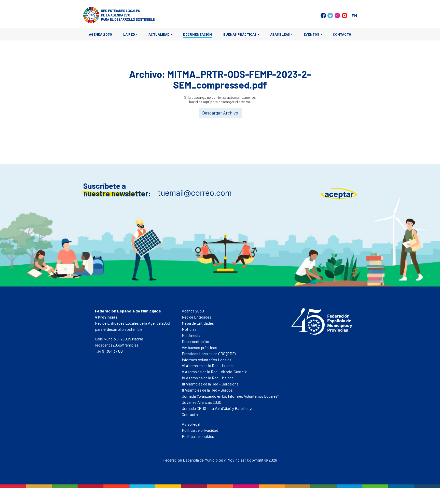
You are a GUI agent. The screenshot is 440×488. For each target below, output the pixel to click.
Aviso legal (191, 424)
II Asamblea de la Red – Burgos (207, 389)
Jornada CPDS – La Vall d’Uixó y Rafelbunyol (218, 408)
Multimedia (191, 335)
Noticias (189, 329)
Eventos (311, 34)
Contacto (342, 34)
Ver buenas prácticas (199, 347)
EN (354, 15)
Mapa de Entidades (198, 323)
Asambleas (280, 34)
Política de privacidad (200, 430)
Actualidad (159, 34)
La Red (129, 34)
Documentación (197, 34)
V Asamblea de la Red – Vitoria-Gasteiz (214, 371)
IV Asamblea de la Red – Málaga (207, 377)
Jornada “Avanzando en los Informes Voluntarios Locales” (230, 396)
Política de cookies (198, 436)
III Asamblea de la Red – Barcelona (210, 383)
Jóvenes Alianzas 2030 (201, 402)
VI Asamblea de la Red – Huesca (208, 365)
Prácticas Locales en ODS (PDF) (209, 353)
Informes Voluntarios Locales (206, 359)
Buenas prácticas (240, 34)
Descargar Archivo (220, 113)
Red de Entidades (196, 316)
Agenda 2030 (100, 34)
